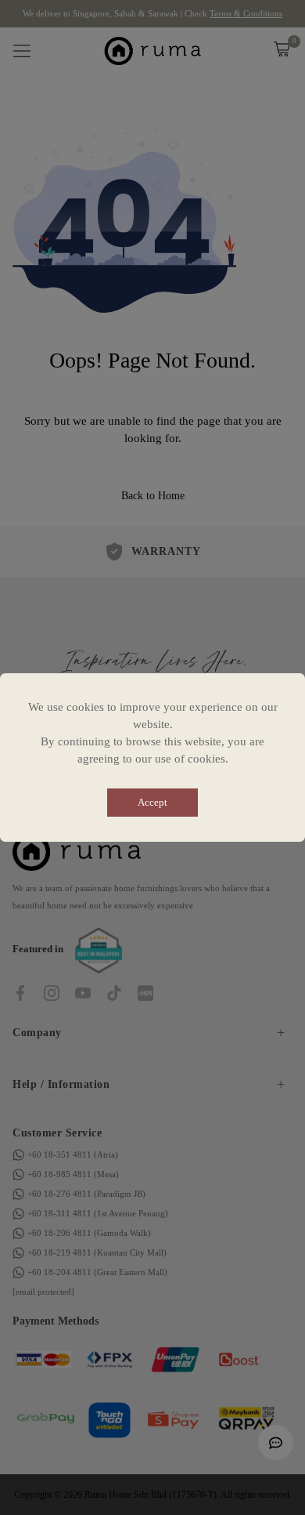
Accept (152, 802)
